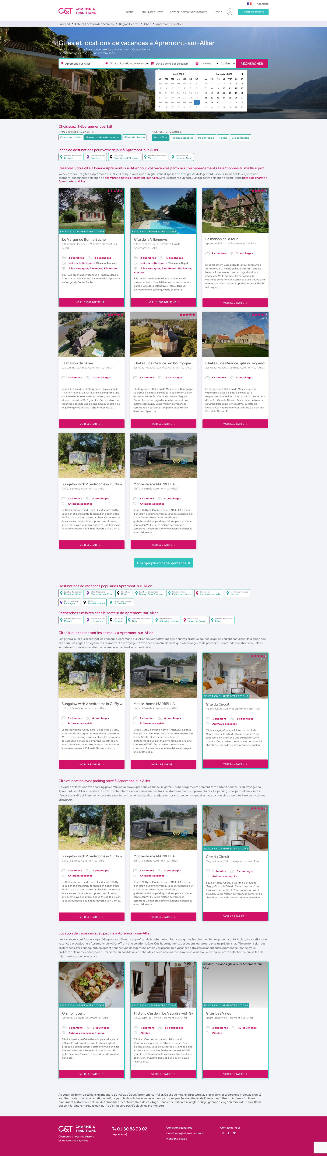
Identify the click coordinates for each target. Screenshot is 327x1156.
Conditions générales (179, 1127)
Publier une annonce (253, 11)
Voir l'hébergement (90, 302)
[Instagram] (223, 1133)
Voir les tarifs (234, 302)
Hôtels (218, 12)
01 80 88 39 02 (131, 1128)
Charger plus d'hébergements (162, 563)
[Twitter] (234, 1133)
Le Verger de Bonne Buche (84, 239)
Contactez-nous (230, 1127)
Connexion (263, 3)
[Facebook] (228, 1133)
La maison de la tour (221, 239)
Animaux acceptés (182, 137)
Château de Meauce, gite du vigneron (235, 363)
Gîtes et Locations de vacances (188, 12)
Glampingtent (73, 1013)
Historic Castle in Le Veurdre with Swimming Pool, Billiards (181, 1013)
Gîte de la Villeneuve (150, 239)
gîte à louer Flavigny (74, 243)
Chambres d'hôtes (152, 12)
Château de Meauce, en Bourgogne (162, 363)
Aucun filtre (160, 137)
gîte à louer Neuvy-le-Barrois (151, 243)
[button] (249, 3)
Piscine (223, 137)
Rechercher (252, 64)
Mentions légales (176, 1138)
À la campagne (240, 137)
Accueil (130, 12)
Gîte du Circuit (218, 704)
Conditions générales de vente (184, 1133)
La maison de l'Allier (77, 363)
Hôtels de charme (134, 137)
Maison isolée (206, 137)
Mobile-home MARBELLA (154, 484)
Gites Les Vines (218, 1013)
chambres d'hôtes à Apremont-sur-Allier (131, 178)
